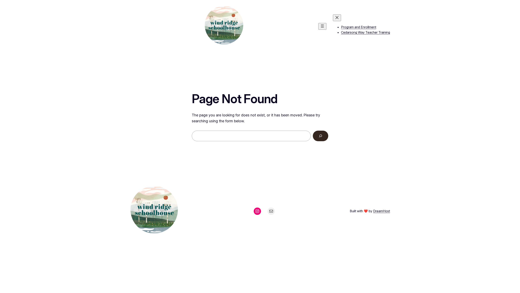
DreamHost (381, 211)
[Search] (320, 136)
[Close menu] (337, 17)
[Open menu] (322, 26)
